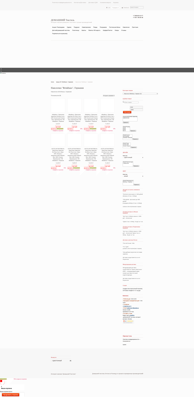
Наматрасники (86, 27)
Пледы (95, 27)
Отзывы (123, 30)
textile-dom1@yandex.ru (133, 308)
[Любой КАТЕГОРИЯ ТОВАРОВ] (130, 116)
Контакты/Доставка (80, 2)
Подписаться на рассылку (59, 33)
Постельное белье (114, 27)
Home (52, 82)
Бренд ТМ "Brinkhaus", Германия (64, 82)
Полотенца (75, 30)
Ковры (117, 30)
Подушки (76, 27)
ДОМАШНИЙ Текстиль (62, 19)
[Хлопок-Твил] (127, 144)
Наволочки (126, 27)
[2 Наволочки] (128, 163)
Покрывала (103, 27)
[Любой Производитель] (128, 180)
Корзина (115, 2)
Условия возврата (105, 2)
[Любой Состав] (127, 135)
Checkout (126, 7)
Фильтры (125, 155)
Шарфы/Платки (107, 30)
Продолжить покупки (10, 395)
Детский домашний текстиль (61, 30)
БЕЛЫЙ (126, 176)
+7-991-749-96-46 (138, 17)
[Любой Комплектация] (128, 162)
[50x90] (126, 129)
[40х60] (126, 128)
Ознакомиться (126, 341)
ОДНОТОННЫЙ (128, 157)
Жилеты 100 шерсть (94, 30)
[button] (97, 69)
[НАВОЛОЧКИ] (130, 118)
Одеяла (69, 27)
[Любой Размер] (126, 126)
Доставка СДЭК (93, 2)
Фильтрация (127, 112)
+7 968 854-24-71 (127, 306)
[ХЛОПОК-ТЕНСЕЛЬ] (127, 137)
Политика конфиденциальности (62, 2)
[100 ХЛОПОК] (127, 136)
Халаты (84, 30)
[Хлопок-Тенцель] (127, 146)
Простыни (135, 27)
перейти (132, 315)
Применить (125, 122)
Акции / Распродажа (58, 27)
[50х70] (126, 130)
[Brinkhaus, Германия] (128, 182)
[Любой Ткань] (127, 143)
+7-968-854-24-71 (138, 15)
